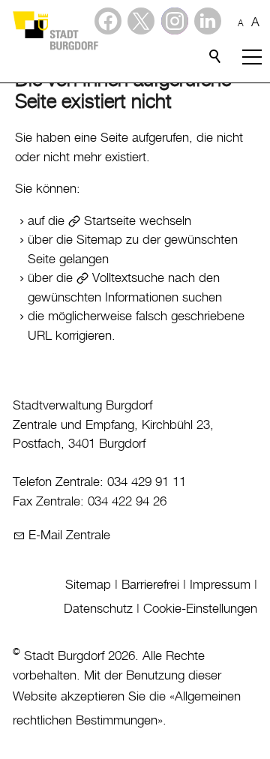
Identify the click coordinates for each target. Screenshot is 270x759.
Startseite (110, 221)
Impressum (220, 585)
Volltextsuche (128, 278)
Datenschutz (98, 609)
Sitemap (88, 585)
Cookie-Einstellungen (200, 609)
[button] (207, 21)
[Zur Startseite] (54, 30)
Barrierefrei (150, 585)
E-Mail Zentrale (69, 535)
